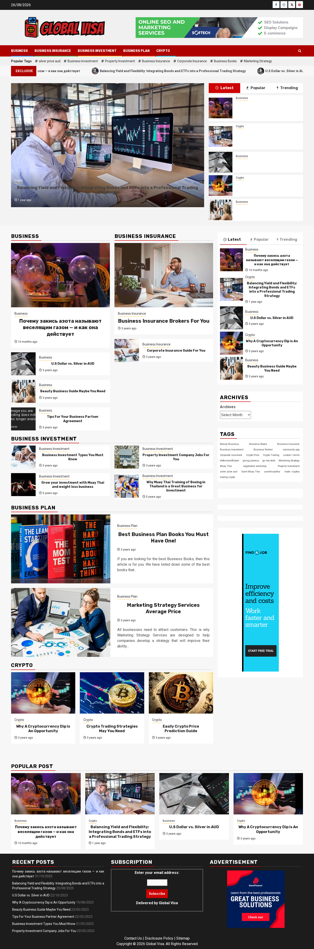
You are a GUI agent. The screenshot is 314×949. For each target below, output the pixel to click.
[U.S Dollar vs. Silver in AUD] (220, 162)
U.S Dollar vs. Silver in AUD (245, 70)
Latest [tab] (227, 88)
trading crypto (227, 477)
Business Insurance (52, 51)
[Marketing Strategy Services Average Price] (60, 622)
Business (19, 51)
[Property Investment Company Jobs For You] (126, 457)
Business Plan (136, 51)
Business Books (225, 61)
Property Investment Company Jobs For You (176, 457)
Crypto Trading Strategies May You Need (112, 728)
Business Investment (97, 51)
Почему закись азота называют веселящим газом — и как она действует (267, 108)
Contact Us (133, 938)
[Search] (300, 50)
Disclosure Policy (159, 938)
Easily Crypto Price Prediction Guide (181, 728)
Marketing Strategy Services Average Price (163, 608)
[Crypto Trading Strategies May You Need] (112, 693)
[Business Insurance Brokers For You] (163, 275)
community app (291, 449)
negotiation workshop (254, 466)
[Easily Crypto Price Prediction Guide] (181, 693)
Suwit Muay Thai (251, 471)
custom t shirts (291, 455)
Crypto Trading (271, 455)
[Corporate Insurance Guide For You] (126, 350)
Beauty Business (229, 444)
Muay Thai (226, 466)
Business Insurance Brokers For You (163, 321)
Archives (228, 407)
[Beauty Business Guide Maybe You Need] (220, 210)
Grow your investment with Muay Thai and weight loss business (72, 485)
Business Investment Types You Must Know (72, 457)
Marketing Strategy (258, 61)
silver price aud (49, 61)
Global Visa (168, 903)
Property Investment (120, 61)
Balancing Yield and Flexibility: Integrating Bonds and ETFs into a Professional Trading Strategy (132, 70)
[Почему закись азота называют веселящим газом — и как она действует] (220, 108)
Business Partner (263, 449)
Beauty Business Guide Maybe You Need (267, 210)
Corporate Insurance (192, 61)
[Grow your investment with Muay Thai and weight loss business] (23, 484)
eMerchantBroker (229, 460)
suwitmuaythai (272, 471)
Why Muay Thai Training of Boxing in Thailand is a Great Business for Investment (176, 486)
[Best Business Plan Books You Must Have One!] (60, 548)
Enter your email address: (157, 887)
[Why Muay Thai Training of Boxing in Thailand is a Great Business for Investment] (126, 486)
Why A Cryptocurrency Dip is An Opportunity (267, 186)
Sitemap (183, 938)
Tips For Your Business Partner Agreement (73, 419)
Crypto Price (252, 455)
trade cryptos (292, 471)
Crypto (163, 51)
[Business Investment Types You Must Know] (23, 457)
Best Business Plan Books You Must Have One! (163, 537)
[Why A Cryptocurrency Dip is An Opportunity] (220, 185)
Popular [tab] (257, 88)
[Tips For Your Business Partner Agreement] (23, 418)
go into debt (269, 460)
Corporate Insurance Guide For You (176, 351)
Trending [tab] (289, 88)
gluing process (251, 460)
